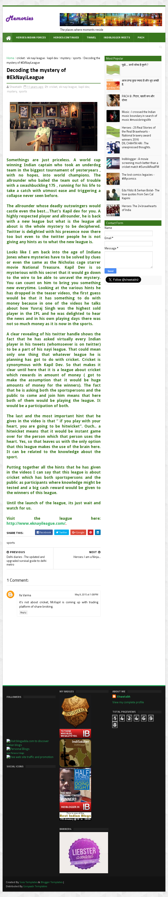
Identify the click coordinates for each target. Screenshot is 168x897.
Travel (91, 37)
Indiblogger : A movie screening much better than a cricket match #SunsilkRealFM (140, 163)
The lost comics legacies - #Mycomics (138, 176)
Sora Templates (28, 882)
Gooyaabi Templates (35, 886)
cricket (21, 58)
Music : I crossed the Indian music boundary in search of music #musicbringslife (139, 116)
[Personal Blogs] (18, 749)
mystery (65, 58)
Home (10, 58)
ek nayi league (36, 58)
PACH (141, 37)
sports (77, 58)
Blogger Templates (52, 882)
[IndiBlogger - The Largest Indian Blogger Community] (75, 766)
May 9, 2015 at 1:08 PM (86, 594)
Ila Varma (25, 595)
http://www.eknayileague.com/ (36, 523)
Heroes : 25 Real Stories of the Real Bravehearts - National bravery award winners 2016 (139, 133)
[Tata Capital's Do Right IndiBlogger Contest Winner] (75, 810)
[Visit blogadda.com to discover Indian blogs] (31, 745)
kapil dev (52, 58)
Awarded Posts (26, 47)
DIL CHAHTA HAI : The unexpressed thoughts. (136, 145)
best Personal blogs (15, 753)
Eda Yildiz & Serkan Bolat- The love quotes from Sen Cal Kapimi (140, 194)
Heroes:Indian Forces (31, 37)
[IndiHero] (75, 737)
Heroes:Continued (66, 37)
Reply (23, 612)
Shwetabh (123, 697)
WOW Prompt (70, 47)
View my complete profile (128, 702)
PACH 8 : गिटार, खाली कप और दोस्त (138, 98)
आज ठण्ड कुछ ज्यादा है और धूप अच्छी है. (140, 82)
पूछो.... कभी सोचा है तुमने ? (135, 65)
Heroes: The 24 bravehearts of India (139, 208)
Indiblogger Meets (117, 37)
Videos (49, 47)
